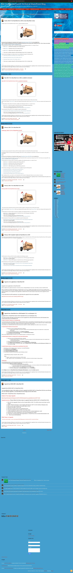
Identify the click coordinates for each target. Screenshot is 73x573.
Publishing (60, 72)
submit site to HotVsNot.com (8, 568)
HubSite (65, 70)
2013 (56, 200)
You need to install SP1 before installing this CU (12, 44)
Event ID (55, 47)
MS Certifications (43, 9)
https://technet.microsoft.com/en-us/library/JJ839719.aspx (12, 296)
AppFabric (56, 64)
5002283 (6, 48)
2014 (56, 201)
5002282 (6, 50)
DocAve (69, 67)
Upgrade (17, 119)
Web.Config (62, 46)
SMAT (65, 73)
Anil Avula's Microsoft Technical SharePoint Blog (23, 4)
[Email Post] (25, 68)
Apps (59, 64)
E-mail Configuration (58, 69)
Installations (67, 46)
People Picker (64, 53)
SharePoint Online (58, 41)
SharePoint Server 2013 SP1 (27, 42)
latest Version (63, 58)
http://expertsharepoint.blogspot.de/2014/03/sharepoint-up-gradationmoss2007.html (21, 398)
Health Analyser (63, 59)
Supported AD (57, 62)
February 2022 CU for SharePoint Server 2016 (13, 185)
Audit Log (63, 64)
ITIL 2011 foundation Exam (60, 179)
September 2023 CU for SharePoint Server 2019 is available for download (63, 187)
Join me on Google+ (31, 535)
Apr (56, 216)
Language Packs (66, 56)
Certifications (68, 44)
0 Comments (22, 68)
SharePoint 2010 (7, 376)
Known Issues (68, 9)
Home (24, 430)
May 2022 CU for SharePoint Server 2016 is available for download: (18, 78)
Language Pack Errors (58, 56)
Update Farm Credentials (64, 75)
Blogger (52, 570)
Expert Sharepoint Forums (20, 9)
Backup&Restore (66, 52)
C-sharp (27, 9)
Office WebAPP (57, 46)
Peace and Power (56, 9)
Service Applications (7, 305)
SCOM (62, 73)
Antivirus (59, 55)
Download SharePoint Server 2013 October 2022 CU (13, 57)
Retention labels (57, 73)
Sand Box (68, 73)
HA (63, 70)
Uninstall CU (62, 62)
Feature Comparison (58, 70)
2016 (56, 204)
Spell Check (56, 75)
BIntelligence (67, 64)
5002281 (6, 46)
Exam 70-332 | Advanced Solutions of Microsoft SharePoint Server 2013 (63, 175)
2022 (56, 212)
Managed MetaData (58, 53)
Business (49, 9)
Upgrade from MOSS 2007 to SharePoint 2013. (14, 384)
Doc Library (56, 43)
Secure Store (65, 61)
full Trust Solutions (58, 76)
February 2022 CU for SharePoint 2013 (12, 127)
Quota (63, 72)
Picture (55, 72)
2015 (56, 202)
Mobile (70, 59)
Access (69, 58)
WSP (70, 75)
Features (68, 49)
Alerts (55, 55)
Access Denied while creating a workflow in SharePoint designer (61, 182)
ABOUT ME (4, 9)
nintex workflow (66, 76)
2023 (56, 213)
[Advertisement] (63, 121)
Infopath (69, 55)
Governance (56, 59)
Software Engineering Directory (38, 568)
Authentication (57, 49)
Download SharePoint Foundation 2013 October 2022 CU (14, 55)
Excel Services (63, 49)
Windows (67, 62)
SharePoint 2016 (13, 119)
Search (62, 40)
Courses (55, 66)
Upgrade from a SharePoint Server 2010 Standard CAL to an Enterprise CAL (20, 313)
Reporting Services (58, 50)
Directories (65, 67)
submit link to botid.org (7, 563)
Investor (62, 9)
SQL (64, 40)
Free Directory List (4, 565)
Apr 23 (57, 217)
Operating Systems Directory (30, 563)
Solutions (56, 52)
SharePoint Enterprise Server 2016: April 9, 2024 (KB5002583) (63, 193)
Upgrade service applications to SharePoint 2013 (14, 282)
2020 (56, 209)
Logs (67, 59)
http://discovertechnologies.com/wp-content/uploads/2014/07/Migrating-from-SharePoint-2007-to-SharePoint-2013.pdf (20, 419)
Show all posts (32, 14)
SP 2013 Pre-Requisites (66, 50)
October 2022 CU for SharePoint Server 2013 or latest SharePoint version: (19, 20)
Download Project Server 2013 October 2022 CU (12, 59)
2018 (56, 206)
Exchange (63, 55)
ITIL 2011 (69, 70)
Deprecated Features (58, 67)
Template (60, 52)
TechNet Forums (11, 9)
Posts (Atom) (29, 432)
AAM (67, 58)
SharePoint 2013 (7, 180)
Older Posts (49, 430)
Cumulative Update (7, 119)
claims (71, 62)
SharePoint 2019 (57, 44)
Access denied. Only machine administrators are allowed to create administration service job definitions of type (21, 490)
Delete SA (65, 66)
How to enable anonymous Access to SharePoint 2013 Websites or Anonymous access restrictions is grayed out (21, 493)
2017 (56, 205)
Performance (56, 58)
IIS (66, 55)
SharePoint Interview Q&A (35, 9)
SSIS (62, 61)
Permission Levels (57, 61)
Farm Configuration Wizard (63, 47)
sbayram (45, 570)
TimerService (70, 53)
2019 (56, 208)
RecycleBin (67, 72)
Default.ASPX (60, 66)
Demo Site (69, 66)
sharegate (63, 44)
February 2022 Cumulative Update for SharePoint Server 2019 (17, 234)
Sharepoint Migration (66, 41)
